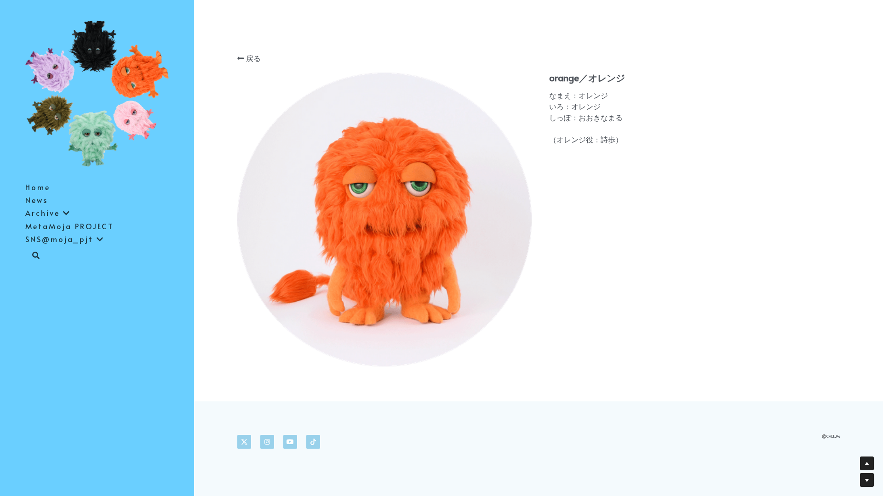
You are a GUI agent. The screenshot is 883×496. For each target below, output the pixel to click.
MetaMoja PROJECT (69, 226)
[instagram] (267, 442)
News (36, 200)
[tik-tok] (313, 442)
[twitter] (244, 442)
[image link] (97, 92)
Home (37, 187)
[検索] (33, 255)
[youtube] (290, 442)
